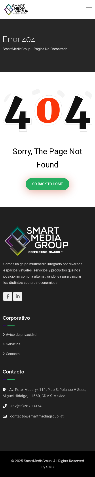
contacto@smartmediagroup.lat (37, 416)
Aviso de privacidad (21, 335)
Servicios (13, 344)
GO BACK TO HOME (47, 184)
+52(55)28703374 (26, 406)
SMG (50, 467)
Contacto (13, 354)
